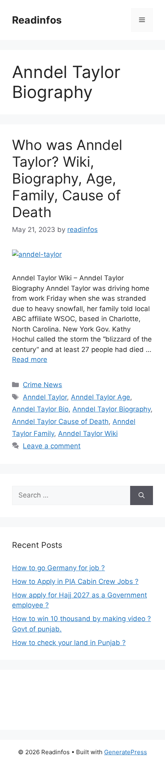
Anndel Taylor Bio (40, 409)
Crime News (42, 385)
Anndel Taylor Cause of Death (60, 421)
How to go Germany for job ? (58, 568)
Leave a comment (51, 446)
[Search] (141, 495)
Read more (29, 360)
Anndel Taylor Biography (111, 409)
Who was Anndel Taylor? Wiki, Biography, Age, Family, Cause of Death (67, 178)
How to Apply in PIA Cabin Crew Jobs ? (75, 581)
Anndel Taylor (45, 397)
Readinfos (37, 20)
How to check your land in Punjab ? (69, 643)
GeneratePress (125, 752)
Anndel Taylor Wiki (88, 433)
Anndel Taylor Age (100, 397)
